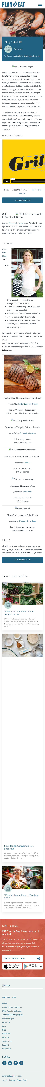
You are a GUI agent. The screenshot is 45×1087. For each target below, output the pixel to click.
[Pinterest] (16, 1063)
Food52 (27, 462)
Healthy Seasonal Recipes (27, 404)
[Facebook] (4, 1063)
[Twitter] (10, 1063)
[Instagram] (21, 1063)
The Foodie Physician (27, 433)
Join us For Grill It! (22, 200)
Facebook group (16, 223)
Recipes (36, 56)
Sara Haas (27, 491)
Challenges (28, 56)
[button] (40, 4)
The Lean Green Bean (27, 521)
